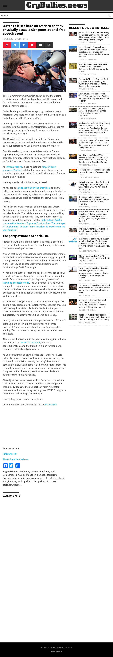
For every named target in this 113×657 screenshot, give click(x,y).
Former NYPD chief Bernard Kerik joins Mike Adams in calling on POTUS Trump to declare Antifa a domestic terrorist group (93, 82)
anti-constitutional (39, 471)
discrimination (28, 475)
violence (17, 485)
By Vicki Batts (92, 165)
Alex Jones (24, 471)
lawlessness (33, 478)
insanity (21, 478)
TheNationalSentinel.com (16, 459)
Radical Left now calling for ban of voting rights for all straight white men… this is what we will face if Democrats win (94, 185)
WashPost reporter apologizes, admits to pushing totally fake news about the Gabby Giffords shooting (94, 317)
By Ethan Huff (92, 42)
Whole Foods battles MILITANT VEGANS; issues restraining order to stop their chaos (94, 258)
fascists (7, 478)
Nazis (20, 481)
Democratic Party (11, 475)
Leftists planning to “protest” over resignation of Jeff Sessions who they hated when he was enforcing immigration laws (94, 143)
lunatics (12, 481)
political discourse (47, 481)
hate (14, 478)
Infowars (10, 167)
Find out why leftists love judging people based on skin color (93, 230)
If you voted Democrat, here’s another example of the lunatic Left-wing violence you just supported (92, 112)
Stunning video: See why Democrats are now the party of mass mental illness (94, 172)
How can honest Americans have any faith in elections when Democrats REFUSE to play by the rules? (93, 68)
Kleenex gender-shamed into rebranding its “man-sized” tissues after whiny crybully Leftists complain (94, 200)
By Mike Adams (93, 177)
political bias (30, 481)
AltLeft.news (51, 404)
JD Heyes (23, 39)
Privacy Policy (56, 651)
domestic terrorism (30, 342)
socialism (7, 485)
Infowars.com (10, 454)
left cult (44, 478)
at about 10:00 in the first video (34, 188)
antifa (53, 471)
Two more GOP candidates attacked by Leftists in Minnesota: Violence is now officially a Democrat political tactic (94, 289)
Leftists (52, 478)
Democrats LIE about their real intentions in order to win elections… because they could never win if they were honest (92, 303)
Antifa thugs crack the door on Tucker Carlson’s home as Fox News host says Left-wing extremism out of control (94, 97)
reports (18, 167)
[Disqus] (34, 534)
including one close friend (16, 282)
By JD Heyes (92, 74)
